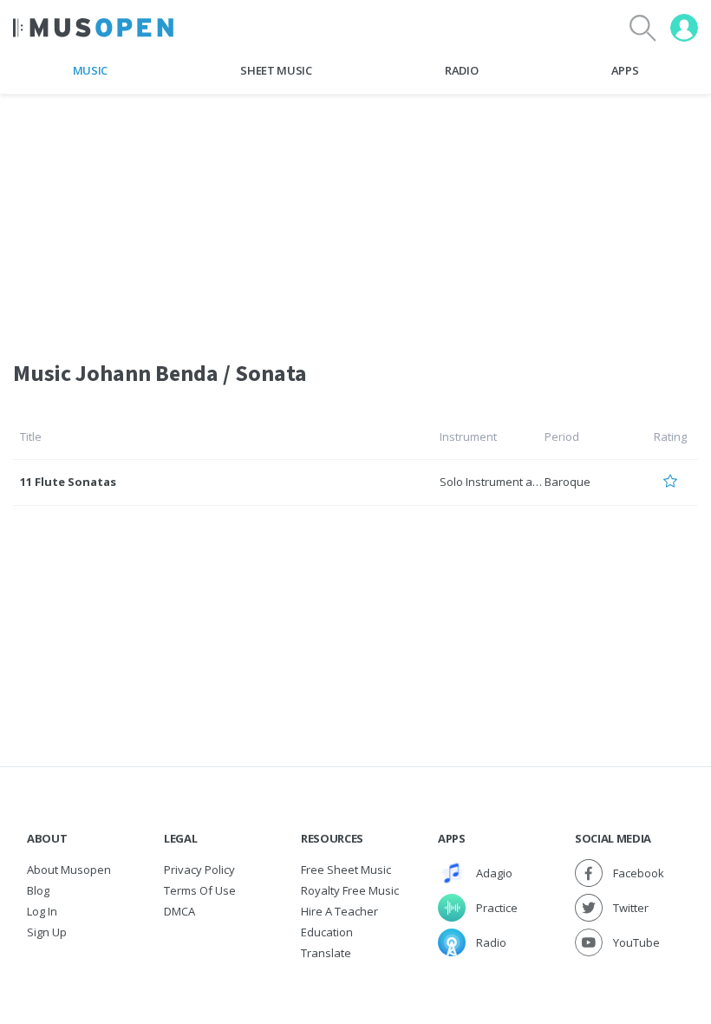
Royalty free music (350, 890)
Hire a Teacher (339, 911)
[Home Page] (93, 27)
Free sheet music (346, 869)
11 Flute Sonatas (68, 481)
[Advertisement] (355, 216)
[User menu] (684, 28)
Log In (42, 911)
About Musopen (69, 869)
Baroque (567, 481)
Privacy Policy (199, 869)
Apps (625, 70)
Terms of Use (200, 890)
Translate (326, 953)
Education (327, 932)
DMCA (179, 911)
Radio (461, 70)
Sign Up (47, 932)
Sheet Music (275, 70)
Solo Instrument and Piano (509, 481)
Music (90, 70)
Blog (38, 890)
